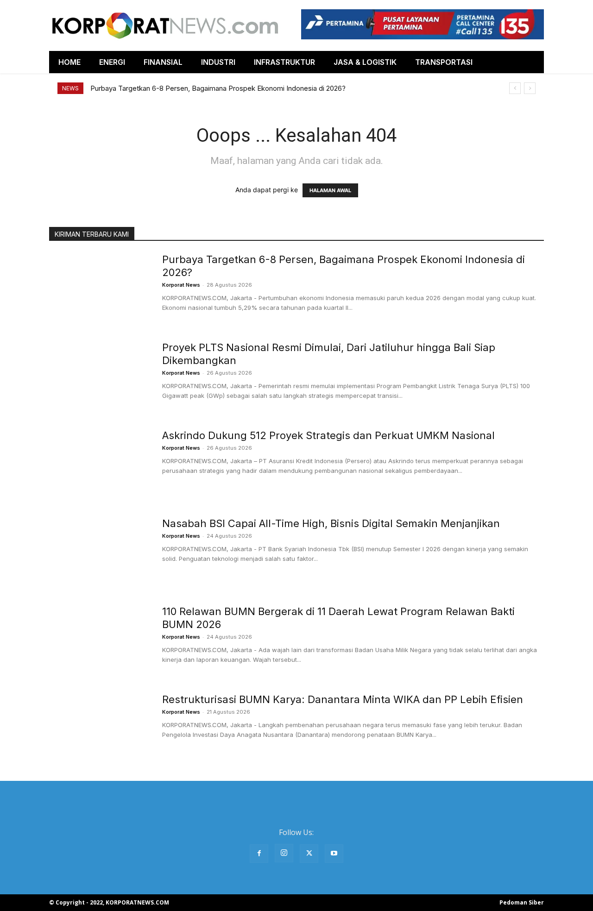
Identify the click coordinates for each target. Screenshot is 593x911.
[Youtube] (334, 853)
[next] (530, 88)
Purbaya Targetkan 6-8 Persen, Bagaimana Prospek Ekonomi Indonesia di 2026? (218, 88)
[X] (309, 853)
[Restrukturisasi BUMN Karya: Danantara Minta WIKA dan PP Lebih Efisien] (99, 727)
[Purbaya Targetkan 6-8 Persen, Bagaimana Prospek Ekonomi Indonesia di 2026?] (99, 287)
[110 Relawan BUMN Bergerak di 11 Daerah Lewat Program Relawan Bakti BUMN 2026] (99, 639)
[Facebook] (259, 853)
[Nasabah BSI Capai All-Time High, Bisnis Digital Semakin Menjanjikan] (99, 551)
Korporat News (181, 285)
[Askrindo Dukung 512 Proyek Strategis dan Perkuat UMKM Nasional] (99, 463)
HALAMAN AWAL (330, 190)
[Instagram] (284, 853)
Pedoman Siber (521, 902)
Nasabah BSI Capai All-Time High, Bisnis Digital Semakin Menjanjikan (331, 523)
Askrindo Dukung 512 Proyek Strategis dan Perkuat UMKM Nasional (328, 435)
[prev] (515, 88)
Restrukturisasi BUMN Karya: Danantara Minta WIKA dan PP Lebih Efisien (342, 699)
